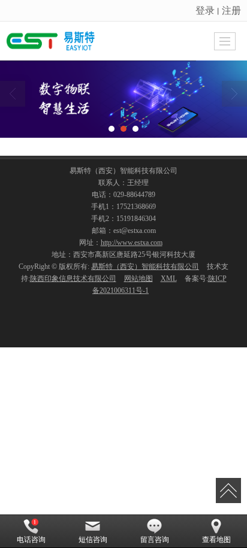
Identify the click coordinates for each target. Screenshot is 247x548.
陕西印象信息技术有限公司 (73, 278)
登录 (205, 10)
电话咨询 (31, 539)
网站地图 (138, 278)
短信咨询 (93, 539)
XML (169, 278)
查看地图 (216, 539)
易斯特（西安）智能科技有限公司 (145, 266)
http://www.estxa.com (131, 242)
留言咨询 (154, 539)
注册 (231, 10)
